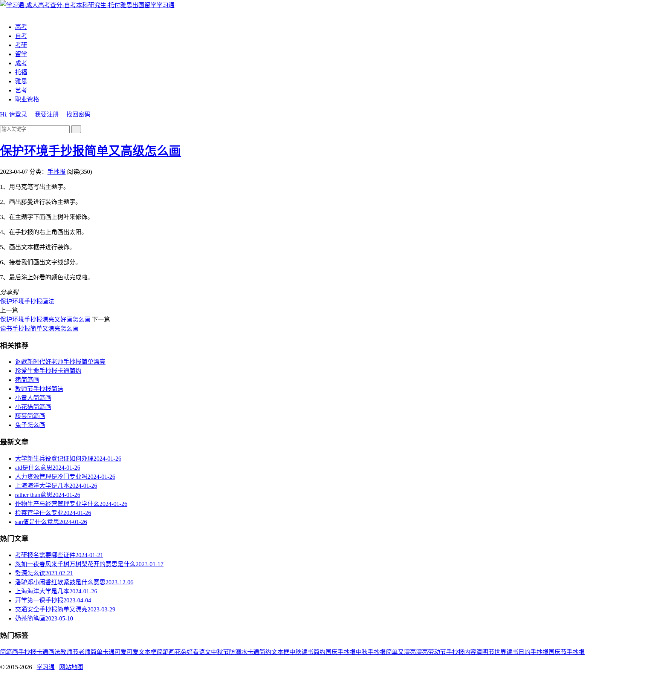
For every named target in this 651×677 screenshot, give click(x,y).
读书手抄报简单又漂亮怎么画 (39, 328)
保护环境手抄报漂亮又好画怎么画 (45, 319)
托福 (21, 72)
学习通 (165, 5)
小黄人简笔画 (33, 398)
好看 (193, 652)
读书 (307, 652)
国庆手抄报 (341, 652)
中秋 (295, 652)
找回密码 (78, 114)
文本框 (280, 652)
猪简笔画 (27, 380)
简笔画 (9, 652)
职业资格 (27, 99)
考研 (21, 45)
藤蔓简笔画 (30, 416)
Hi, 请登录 (13, 114)
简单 (96, 652)
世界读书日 (509, 652)
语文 (205, 652)
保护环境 (12, 301)
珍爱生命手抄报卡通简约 (48, 371)
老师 (84, 652)
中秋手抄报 (371, 652)
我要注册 (47, 114)
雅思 (21, 81)
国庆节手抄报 (567, 652)
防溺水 (238, 652)
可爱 (133, 652)
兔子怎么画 (30, 425)
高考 (21, 27)
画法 (48, 301)
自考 (21, 36)
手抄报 (56, 171)
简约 (319, 652)
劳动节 (437, 652)
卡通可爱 (114, 652)
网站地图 (71, 667)
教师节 (69, 652)
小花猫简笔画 (33, 407)
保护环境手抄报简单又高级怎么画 (90, 151)
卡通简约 (259, 652)
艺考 (21, 90)
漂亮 (422, 652)
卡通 (42, 652)
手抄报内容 (461, 652)
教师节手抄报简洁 (39, 389)
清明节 (485, 652)
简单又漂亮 (401, 652)
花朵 (181, 652)
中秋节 (220, 652)
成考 (21, 63)
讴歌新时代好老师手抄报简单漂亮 (60, 361)
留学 (21, 54)
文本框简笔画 (157, 652)
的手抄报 (536, 652)
